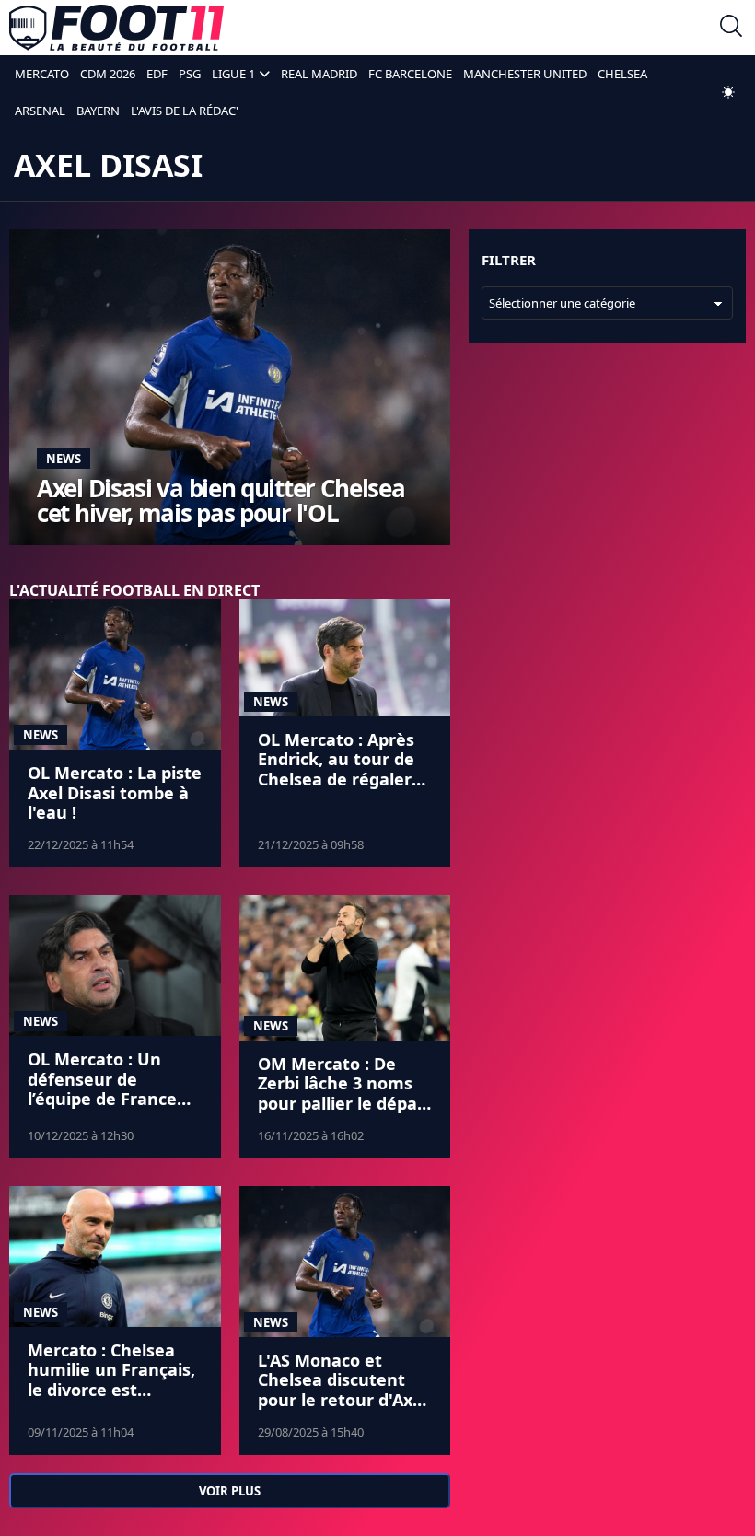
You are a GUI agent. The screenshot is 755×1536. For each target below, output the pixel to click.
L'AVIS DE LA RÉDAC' (184, 110)
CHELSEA (622, 73)
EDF (157, 73)
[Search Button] (731, 28)
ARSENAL (40, 110)
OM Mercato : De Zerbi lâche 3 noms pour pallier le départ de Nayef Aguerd (345, 1094)
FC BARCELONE (410, 73)
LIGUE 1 (233, 73)
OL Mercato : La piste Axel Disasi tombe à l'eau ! (115, 792)
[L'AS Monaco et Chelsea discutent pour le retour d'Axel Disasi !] (345, 1261)
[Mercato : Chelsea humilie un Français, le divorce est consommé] (115, 1256)
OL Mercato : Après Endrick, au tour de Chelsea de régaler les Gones (336, 769)
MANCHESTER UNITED (525, 73)
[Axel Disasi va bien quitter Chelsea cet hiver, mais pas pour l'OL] (229, 387)
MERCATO (42, 73)
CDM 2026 (107, 73)
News (63, 458)
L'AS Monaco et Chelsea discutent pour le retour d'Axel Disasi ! (342, 1390)
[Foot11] (116, 28)
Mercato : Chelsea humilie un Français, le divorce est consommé (111, 1380)
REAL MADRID (319, 73)
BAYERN (98, 110)
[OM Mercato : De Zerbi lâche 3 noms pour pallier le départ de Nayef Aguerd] (345, 968)
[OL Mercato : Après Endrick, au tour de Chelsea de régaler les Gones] (345, 657)
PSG (190, 73)
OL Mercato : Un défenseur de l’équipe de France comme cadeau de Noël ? (103, 1098)
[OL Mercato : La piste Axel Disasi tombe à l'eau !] (115, 674)
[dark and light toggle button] (728, 92)
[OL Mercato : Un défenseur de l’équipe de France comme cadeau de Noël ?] (115, 965)
